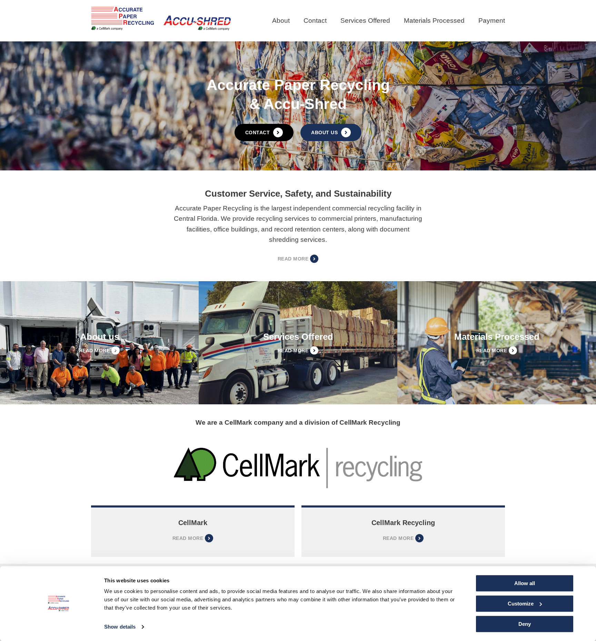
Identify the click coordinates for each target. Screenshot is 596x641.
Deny (524, 624)
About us (324, 132)
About (281, 20)
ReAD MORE (398, 538)
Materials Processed (434, 20)
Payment (491, 20)
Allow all (524, 583)
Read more (187, 538)
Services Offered (365, 20)
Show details (120, 627)
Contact (315, 20)
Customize (521, 604)
